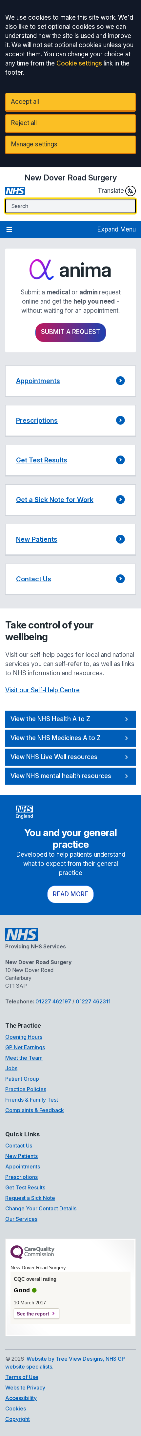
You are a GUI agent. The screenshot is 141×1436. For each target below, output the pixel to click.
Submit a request (70, 332)
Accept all (25, 101)
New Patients (21, 1156)
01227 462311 (93, 1001)
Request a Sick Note (30, 1198)
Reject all (24, 123)
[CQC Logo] (32, 1257)
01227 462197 (53, 1001)
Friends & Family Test (31, 1099)
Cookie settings (79, 63)
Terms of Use (21, 1377)
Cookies (15, 1408)
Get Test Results (25, 1187)
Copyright (17, 1419)
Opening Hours (23, 1037)
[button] (70, 381)
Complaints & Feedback (34, 1110)
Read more (70, 894)
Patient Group (22, 1078)
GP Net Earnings (25, 1047)
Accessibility (21, 1398)
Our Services (21, 1219)
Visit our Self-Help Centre (42, 690)
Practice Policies (25, 1089)
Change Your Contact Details (40, 1208)
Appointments (22, 1166)
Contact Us (18, 1145)
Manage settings (34, 144)
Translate (111, 191)
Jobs (11, 1068)
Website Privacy (25, 1387)
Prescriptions (21, 1177)
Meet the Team (24, 1057)
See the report (33, 1313)
